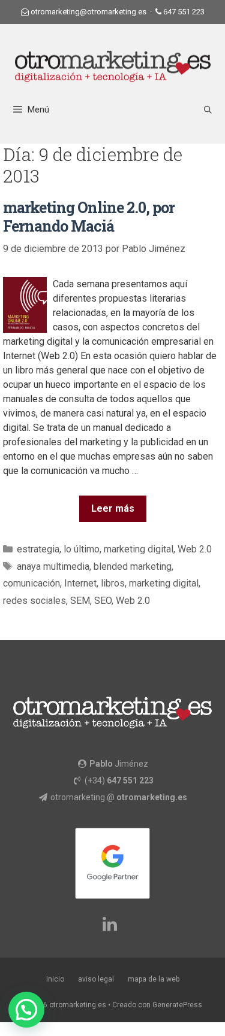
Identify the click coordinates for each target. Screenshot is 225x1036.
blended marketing (133, 566)
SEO (103, 600)
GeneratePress (177, 1005)
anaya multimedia (53, 566)
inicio (55, 979)
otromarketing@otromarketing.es (88, 11)
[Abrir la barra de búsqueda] (208, 110)
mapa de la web (153, 979)
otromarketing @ (118, 797)
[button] (26, 1010)
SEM (80, 600)
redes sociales (34, 600)
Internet (80, 583)
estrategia (38, 549)
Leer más (112, 508)
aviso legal (96, 979)
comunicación (31, 583)
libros (113, 583)
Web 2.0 (195, 549)
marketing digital (138, 549)
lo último (82, 549)
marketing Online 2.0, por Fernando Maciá (89, 217)
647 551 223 (184, 11)
